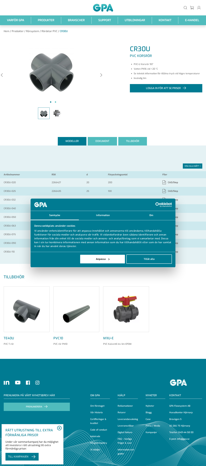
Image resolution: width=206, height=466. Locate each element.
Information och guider (126, 451)
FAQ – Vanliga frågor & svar (125, 441)
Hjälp (121, 395)
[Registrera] (192, 7)
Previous (2, 75)
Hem (6, 31)
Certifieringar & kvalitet (98, 421)
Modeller (72, 141)
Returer (122, 412)
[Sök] (185, 7)
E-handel (192, 20)
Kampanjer (151, 432)
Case (148, 419)
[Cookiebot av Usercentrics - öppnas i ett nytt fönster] (158, 204)
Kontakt (165, 20)
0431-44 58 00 (185, 432)
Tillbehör (132, 141)
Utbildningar (135, 20)
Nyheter (150, 405)
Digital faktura (125, 432)
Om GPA (95, 395)
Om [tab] (151, 215)
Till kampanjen (18, 456)
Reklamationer (125, 405)
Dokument (102, 141)
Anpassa (101, 259)
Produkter (46, 20)
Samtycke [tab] (54, 215)
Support (104, 20)
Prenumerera (34, 406)
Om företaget (97, 405)
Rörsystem (32, 31)
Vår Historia (96, 412)
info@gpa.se (183, 438)
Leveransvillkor (126, 425)
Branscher (76, 20)
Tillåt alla (149, 259)
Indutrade (95, 436)
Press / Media (153, 425)
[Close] (59, 428)
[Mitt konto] (199, 7)
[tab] (72, 141)
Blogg (149, 412)
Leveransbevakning (128, 419)
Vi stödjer (95, 449)
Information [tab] (103, 215)
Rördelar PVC (49, 31)
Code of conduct (98, 429)
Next (101, 75)
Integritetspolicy (98, 443)
